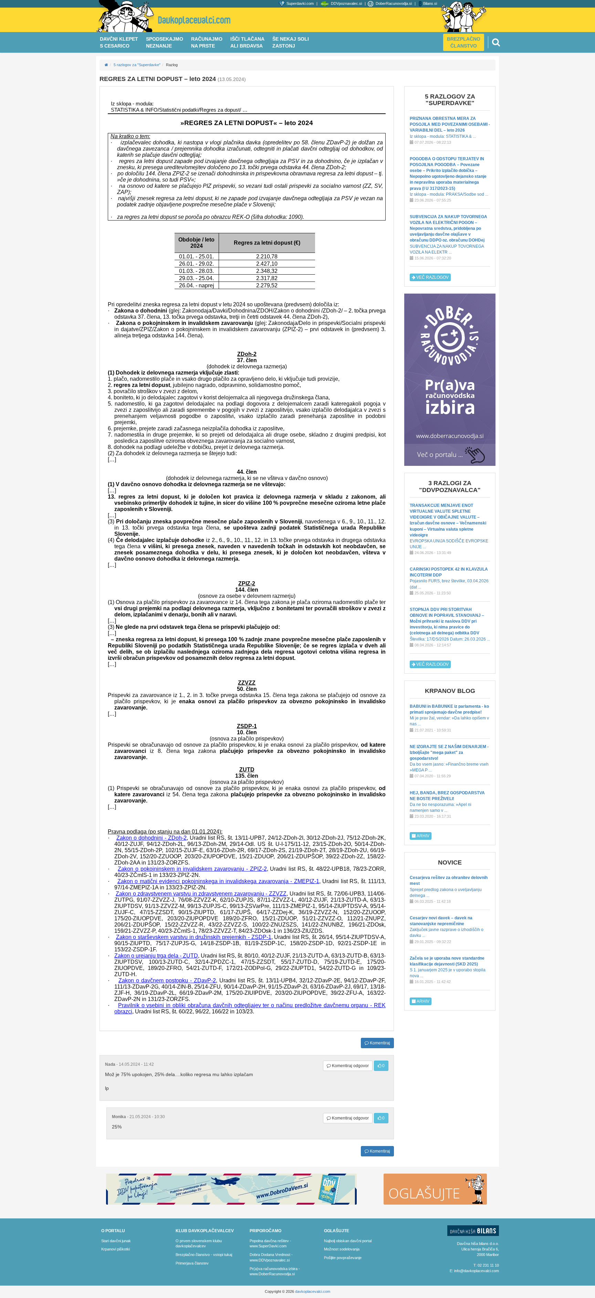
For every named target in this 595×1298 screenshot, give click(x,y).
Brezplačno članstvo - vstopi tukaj (204, 1255)
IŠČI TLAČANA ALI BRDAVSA (247, 42)
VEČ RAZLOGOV (432, 277)
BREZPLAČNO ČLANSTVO (463, 42)
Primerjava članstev (192, 1263)
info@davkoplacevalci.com (476, 1271)
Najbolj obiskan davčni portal (348, 1241)
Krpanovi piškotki (115, 1249)
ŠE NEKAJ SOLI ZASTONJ (290, 42)
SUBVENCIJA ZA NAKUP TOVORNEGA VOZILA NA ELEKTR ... (448, 234)
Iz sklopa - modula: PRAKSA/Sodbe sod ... (449, 176)
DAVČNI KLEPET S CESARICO (119, 42)
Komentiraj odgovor (350, 1065)
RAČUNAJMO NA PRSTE (206, 42)
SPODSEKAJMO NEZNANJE (164, 42)
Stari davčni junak (116, 1241)
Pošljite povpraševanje (343, 1258)
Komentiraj (379, 1043)
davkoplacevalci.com (312, 1291)
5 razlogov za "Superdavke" (137, 65)
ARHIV (422, 836)
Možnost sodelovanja (341, 1249)
